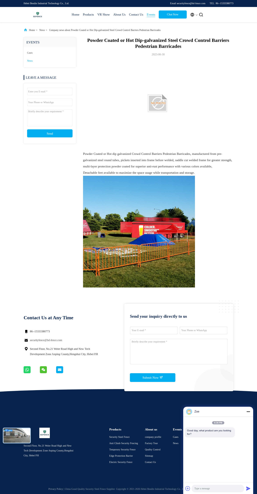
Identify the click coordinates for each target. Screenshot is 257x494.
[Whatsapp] (32, 372)
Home (75, 14)
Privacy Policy (55, 489)
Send (50, 133)
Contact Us (136, 14)
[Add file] (187, 488)
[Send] (248, 488)
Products (88, 14)
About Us (119, 14)
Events (151, 14)
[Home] (38, 14)
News (42, 30)
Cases (30, 52)
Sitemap (149, 456)
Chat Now (173, 14)
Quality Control (152, 449)
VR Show (103, 14)
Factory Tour (151, 443)
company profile (153, 437)
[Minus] (248, 412)
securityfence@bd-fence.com (46, 340)
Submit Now (150, 377)
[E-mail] (64, 372)
